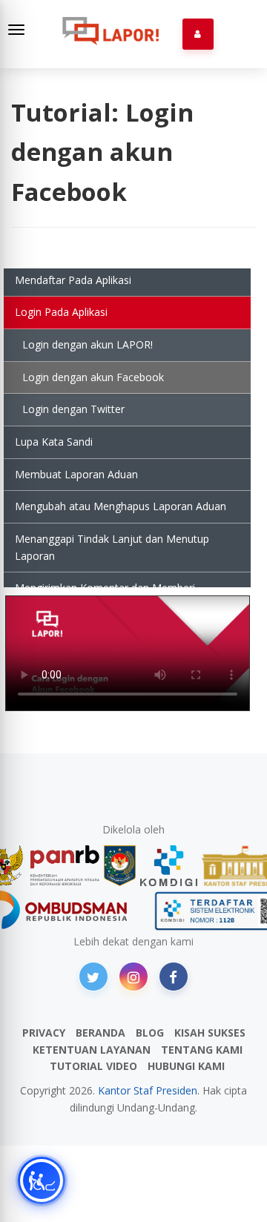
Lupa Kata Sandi (54, 442)
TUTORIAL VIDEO (93, 1066)
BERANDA (100, 1033)
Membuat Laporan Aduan (76, 474)
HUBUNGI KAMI (186, 1066)
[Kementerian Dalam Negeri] (120, 865)
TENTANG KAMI (202, 1050)
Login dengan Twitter (73, 409)
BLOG (150, 1033)
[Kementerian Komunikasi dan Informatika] (169, 865)
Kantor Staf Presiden (147, 1090)
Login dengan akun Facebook (93, 377)
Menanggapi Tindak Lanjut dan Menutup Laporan (112, 547)
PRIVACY (43, 1033)
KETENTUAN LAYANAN (92, 1050)
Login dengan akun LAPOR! (87, 344)
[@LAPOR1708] (93, 976)
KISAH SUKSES (209, 1033)
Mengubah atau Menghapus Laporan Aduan (120, 506)
